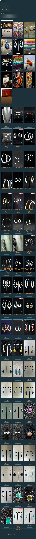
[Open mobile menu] (0, 0)
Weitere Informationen (16, 271)
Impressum (21, 271)
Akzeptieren (1, 270)
